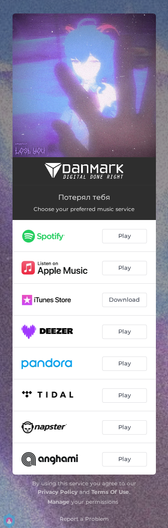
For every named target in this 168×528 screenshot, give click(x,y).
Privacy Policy (58, 491)
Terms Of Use (110, 491)
